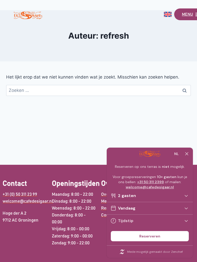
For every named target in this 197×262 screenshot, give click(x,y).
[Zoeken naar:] (98, 90)
